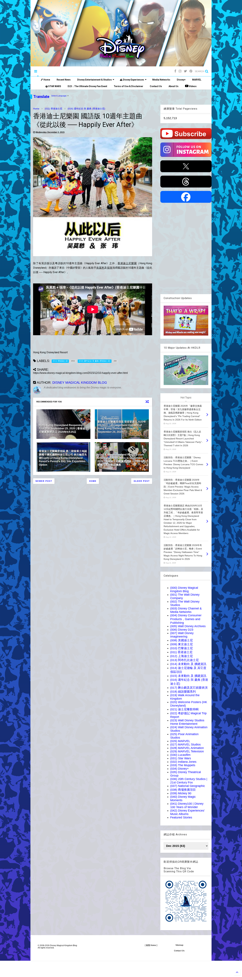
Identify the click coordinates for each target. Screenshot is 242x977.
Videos (192, 86)
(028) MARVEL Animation (187, 748)
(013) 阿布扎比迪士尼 (184, 660)
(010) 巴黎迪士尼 (181, 648)
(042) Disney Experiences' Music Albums (187, 812)
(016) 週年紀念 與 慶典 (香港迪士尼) (86, 108)
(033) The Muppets (182, 765)
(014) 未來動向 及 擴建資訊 (188, 664)
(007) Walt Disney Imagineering (182, 634)
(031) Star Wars (180, 758)
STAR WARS (54, 86)
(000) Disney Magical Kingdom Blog (184, 589)
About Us (173, 86)
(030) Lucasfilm (180, 754)
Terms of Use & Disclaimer (128, 86)
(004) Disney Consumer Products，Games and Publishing (186, 619)
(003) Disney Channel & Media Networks (186, 610)
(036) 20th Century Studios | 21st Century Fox (188, 780)
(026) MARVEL (180, 741)
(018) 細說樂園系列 (183, 691)
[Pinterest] (190, 71)
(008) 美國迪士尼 (181, 640)
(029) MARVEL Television (187, 751)
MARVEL (196, 79)
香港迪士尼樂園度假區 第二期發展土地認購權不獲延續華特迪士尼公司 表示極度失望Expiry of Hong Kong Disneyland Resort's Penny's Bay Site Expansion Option (63, 458)
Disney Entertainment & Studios (94, 79)
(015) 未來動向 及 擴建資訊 (188, 675)
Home (46, 79)
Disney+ (181, 79)
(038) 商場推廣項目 (183, 789)
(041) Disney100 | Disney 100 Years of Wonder (186, 805)
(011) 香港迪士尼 (53, 108)
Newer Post (44, 481)
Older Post (142, 481)
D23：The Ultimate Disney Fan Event (87, 86)
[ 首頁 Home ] (151, 945)
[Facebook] (175, 71)
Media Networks (161, 79)
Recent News (64, 79)
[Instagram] (180, 71)
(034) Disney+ (179, 768)
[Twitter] (185, 71)
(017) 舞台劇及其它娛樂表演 (189, 687)
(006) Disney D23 (181, 629)
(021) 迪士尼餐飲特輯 (184, 709)
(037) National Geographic (187, 786)
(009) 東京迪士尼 (181, 644)
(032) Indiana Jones (183, 761)
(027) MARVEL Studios (185, 744)
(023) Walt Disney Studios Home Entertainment (187, 722)
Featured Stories (181, 817)
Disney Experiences (133, 79)
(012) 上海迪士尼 (181, 656)
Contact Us (156, 86)
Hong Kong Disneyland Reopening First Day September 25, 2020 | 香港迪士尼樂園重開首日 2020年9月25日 (63, 428)
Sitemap (179, 945)
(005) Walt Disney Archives (188, 626)
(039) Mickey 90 (180, 793)
